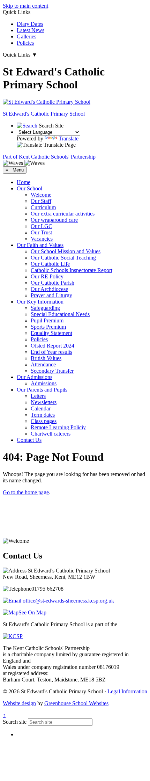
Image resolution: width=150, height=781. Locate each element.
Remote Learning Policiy (58, 427)
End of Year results (51, 352)
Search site (15, 722)
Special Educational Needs (60, 314)
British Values (46, 358)
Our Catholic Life (50, 264)
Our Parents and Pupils (42, 390)
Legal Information (127, 691)
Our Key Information (40, 302)
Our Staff (41, 201)
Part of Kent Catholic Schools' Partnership (49, 157)
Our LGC (41, 226)
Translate (68, 138)
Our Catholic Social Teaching (63, 258)
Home (23, 182)
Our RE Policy (47, 276)
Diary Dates (30, 24)
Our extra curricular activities (63, 214)
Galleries (26, 36)
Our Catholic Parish (52, 283)
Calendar (41, 408)
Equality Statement (51, 333)
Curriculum (43, 207)
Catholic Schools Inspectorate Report (71, 270)
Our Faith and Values (40, 245)
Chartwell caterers (50, 434)
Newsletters (44, 402)
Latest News (30, 30)
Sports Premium (48, 327)
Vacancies (42, 239)
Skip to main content (25, 6)
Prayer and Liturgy (51, 295)
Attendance (43, 364)
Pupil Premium (47, 320)
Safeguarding (45, 308)
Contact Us (29, 440)
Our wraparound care (54, 220)
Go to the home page (26, 492)
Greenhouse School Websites (76, 703)
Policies (25, 43)
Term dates (43, 415)
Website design (19, 703)
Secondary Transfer (52, 371)
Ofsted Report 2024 (52, 346)
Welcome (41, 195)
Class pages (44, 421)
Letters (38, 396)
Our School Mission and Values (65, 251)
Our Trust (41, 232)
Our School (29, 188)
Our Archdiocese (49, 289)
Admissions (44, 383)
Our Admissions (34, 377)
